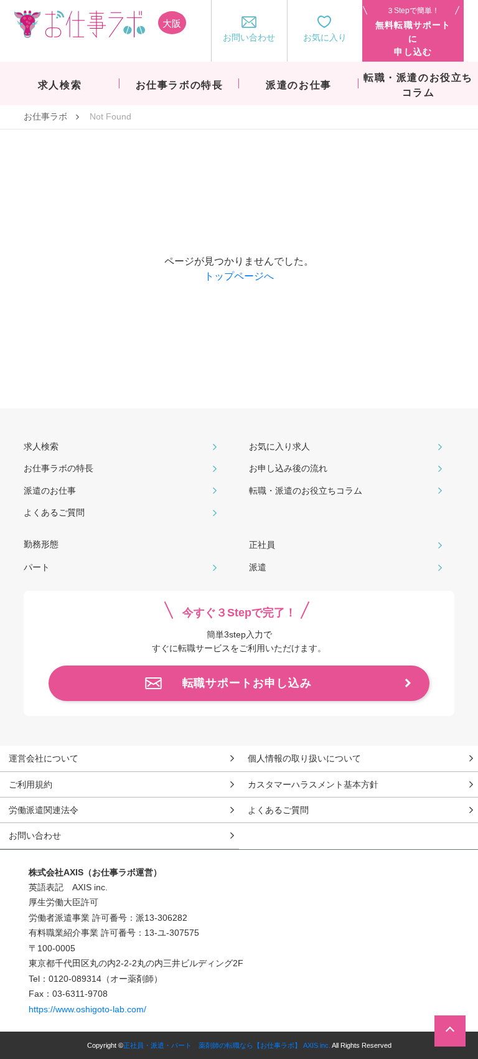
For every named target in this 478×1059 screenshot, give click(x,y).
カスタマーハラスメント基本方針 (313, 784)
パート (37, 567)
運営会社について (43, 758)
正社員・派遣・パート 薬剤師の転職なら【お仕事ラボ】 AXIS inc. (226, 1045)
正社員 (262, 545)
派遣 (257, 567)
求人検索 (41, 446)
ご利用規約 (30, 784)
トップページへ (239, 276)
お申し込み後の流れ (288, 468)
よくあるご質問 (54, 512)
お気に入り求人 (279, 446)
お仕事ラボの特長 (58, 468)
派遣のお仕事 (50, 491)
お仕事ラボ (45, 116)
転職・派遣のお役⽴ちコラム (305, 491)
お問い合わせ (35, 835)
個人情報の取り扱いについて (304, 758)
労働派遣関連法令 (43, 810)
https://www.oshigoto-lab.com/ (87, 1009)
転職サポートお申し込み (247, 683)
